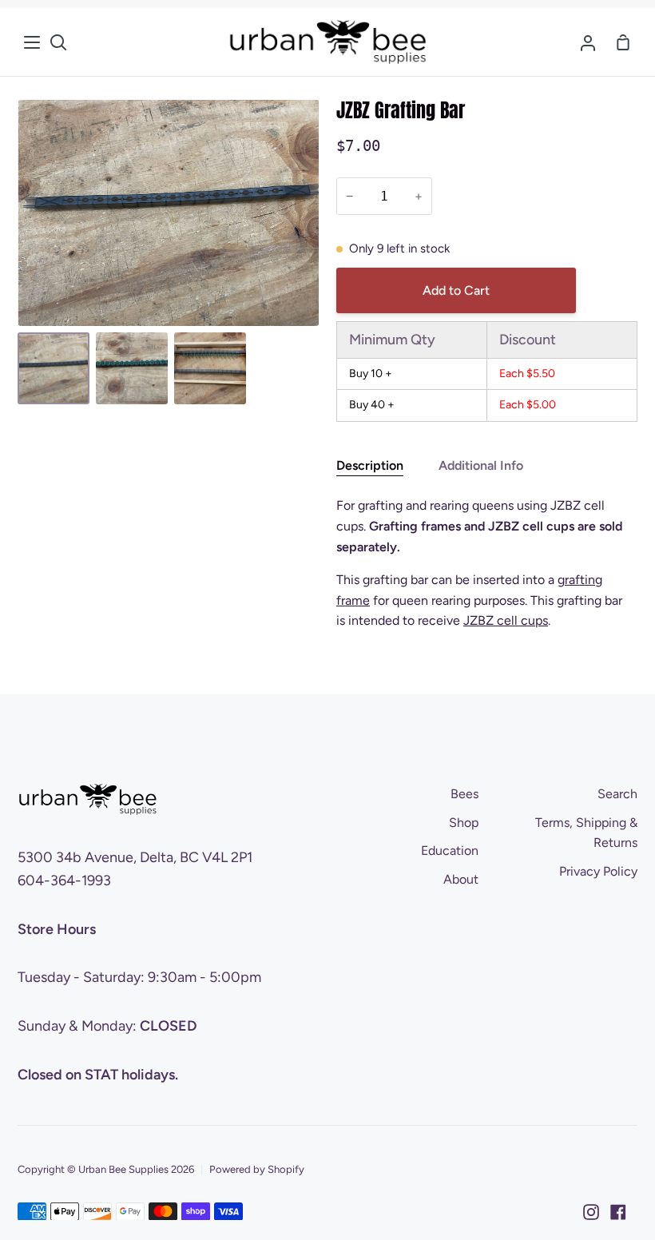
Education (449, 850)
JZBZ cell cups (505, 620)
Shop (463, 822)
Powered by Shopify (256, 1169)
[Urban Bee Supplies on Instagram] (591, 1212)
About (460, 879)
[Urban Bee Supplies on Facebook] (618, 1212)
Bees (464, 793)
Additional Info (481, 465)
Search (617, 793)
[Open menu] (33, 42)
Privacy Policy (598, 871)
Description (369, 465)
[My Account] (588, 42)
